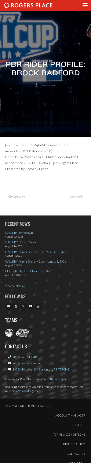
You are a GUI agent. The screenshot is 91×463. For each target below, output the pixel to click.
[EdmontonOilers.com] (9, 336)
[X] (23, 306)
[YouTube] (30, 306)
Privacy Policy (73, 444)
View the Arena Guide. (57, 379)
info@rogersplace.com (26, 363)
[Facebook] (15, 306)
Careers (78, 425)
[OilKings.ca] (22, 336)
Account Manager (70, 415)
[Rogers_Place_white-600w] (28, 5)
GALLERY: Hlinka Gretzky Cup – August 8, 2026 (35, 261)
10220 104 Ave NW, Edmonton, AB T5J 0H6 (40, 369)
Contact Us (75, 453)
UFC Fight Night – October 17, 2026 (28, 271)
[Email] (8, 306)
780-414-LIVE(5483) (25, 357)
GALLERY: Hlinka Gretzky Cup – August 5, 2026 (35, 252)
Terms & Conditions (69, 434)
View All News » (15, 286)
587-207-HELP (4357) (26, 391)
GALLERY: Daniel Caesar (21, 242)
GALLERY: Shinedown (19, 232)
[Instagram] (38, 306)
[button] (85, 5)
